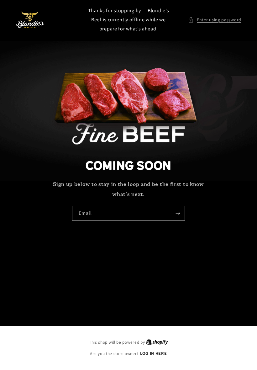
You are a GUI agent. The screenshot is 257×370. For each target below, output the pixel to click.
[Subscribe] (178, 213)
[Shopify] (157, 342)
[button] (214, 20)
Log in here (153, 354)
